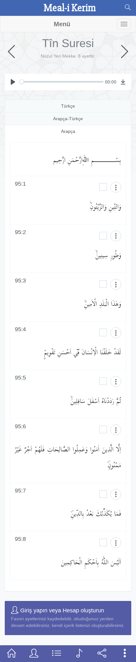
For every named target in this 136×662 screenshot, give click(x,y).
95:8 (20, 539)
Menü (62, 24)
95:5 (20, 378)
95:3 (20, 281)
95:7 (20, 491)
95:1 (20, 184)
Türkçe (68, 105)
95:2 (20, 232)
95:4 (20, 329)
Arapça (68, 131)
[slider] (61, 82)
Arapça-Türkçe (68, 118)
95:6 (20, 427)
